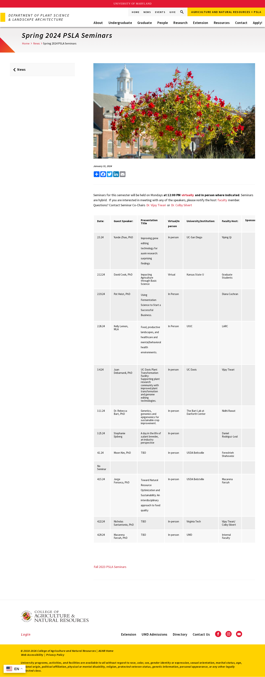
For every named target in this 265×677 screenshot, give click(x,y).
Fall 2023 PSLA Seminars (110, 567)
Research (180, 23)
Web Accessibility (32, 654)
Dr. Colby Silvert (181, 205)
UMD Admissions (154, 634)
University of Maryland (133, 3)
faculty (222, 200)
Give (172, 12)
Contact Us (201, 634)
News (147, 12)
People (162, 23)
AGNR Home (106, 651)
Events (160, 12)
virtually (188, 195)
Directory (180, 634)
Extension (200, 23)
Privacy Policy (55, 654)
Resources (222, 23)
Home (135, 12)
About (98, 23)
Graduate (144, 23)
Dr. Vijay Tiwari (156, 205)
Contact (241, 23)
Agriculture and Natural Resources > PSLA (226, 12)
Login (26, 634)
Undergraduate (120, 23)
